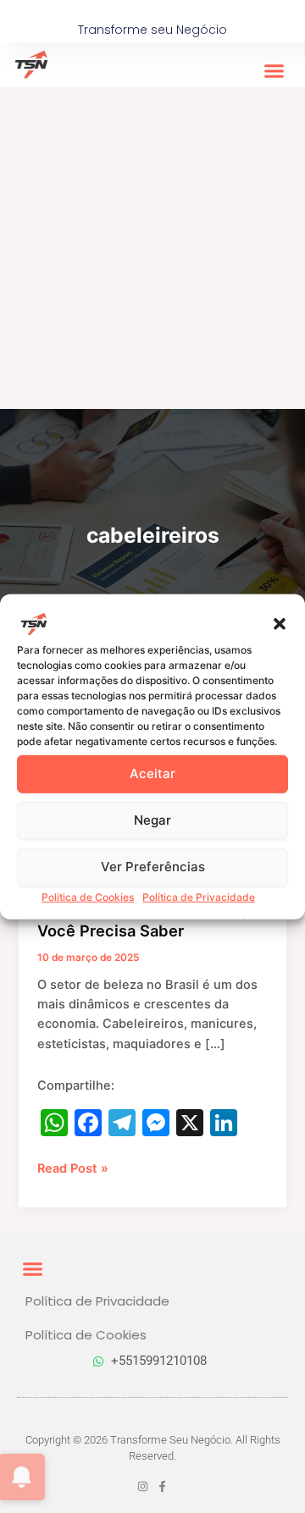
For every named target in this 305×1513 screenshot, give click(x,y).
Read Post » (72, 1167)
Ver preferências (153, 867)
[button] (279, 623)
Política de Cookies (88, 896)
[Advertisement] (152, 248)
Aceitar (152, 773)
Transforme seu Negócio (152, 29)
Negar (152, 820)
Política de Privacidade (198, 896)
